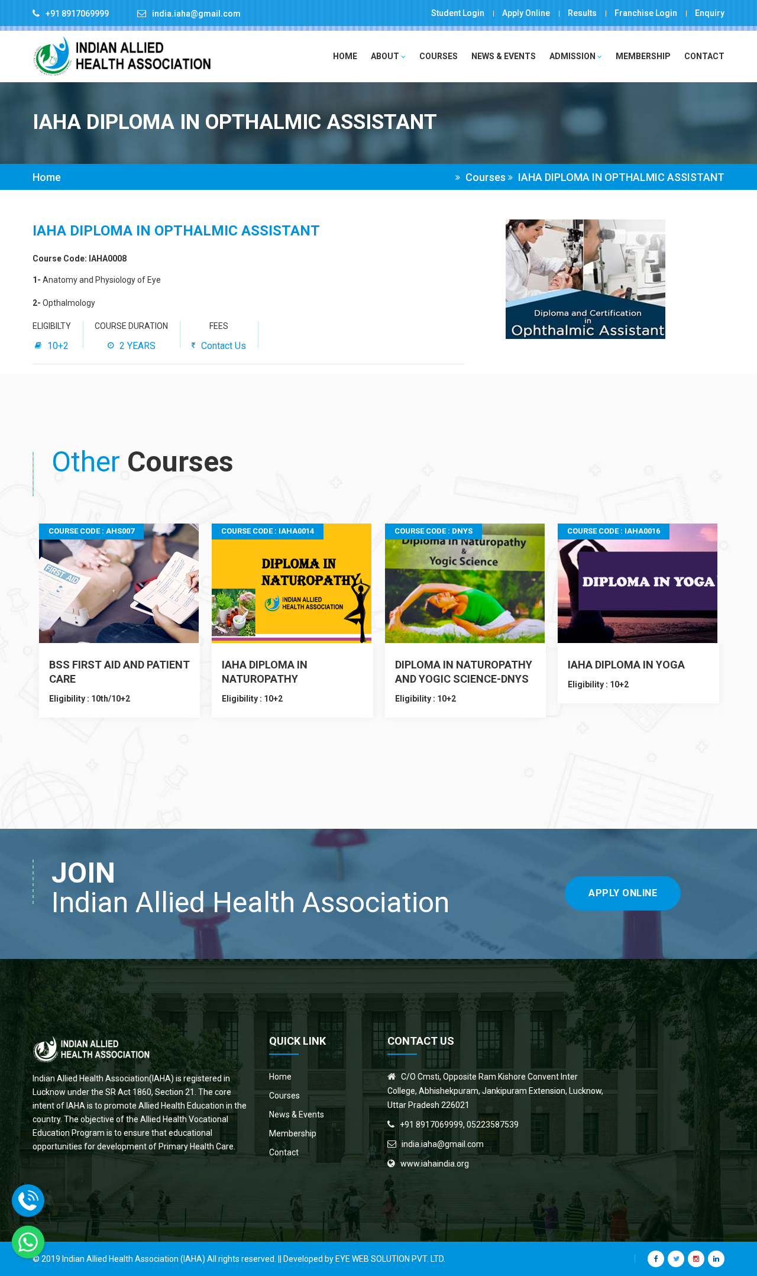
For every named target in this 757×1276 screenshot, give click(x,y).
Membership (643, 56)
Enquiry (709, 13)
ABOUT (386, 56)
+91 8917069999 (77, 13)
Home (47, 177)
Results (582, 13)
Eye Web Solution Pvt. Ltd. (390, 1259)
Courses (438, 56)
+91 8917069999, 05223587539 (459, 1124)
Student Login (457, 13)
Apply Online (526, 13)
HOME (345, 56)
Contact (284, 1152)
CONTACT (704, 56)
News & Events (503, 56)
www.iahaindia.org (434, 1163)
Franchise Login (645, 13)
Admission (573, 56)
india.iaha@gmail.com (196, 13)
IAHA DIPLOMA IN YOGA (626, 664)
